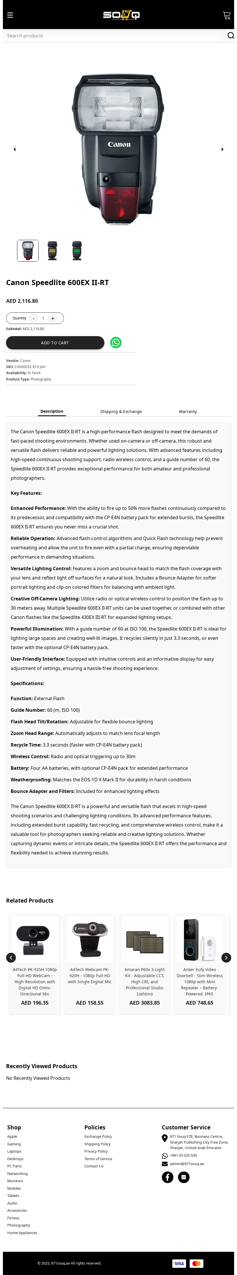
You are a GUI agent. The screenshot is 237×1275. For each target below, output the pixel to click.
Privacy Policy (96, 1151)
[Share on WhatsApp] (116, 342)
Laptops (14, 1151)
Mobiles (14, 1188)
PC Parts (14, 1166)
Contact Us (93, 1166)
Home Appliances (22, 1232)
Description (51, 411)
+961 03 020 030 (183, 1155)
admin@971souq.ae (187, 1163)
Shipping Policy (97, 1144)
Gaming (14, 1144)
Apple (12, 1136)
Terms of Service (98, 1158)
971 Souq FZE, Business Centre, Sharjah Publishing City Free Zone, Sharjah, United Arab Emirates (199, 1142)
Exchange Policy (98, 1136)
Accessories (17, 1210)
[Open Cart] (227, 15)
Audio (12, 1203)
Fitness (13, 1217)
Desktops (15, 1158)
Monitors (15, 1180)
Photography (18, 1225)
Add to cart (55, 342)
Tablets (13, 1195)
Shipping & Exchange (121, 411)
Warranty (188, 411)
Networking (17, 1173)
